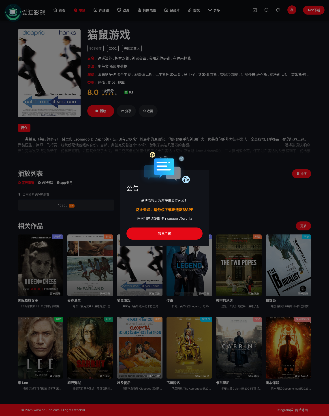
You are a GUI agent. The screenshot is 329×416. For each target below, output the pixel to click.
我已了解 (164, 233)
